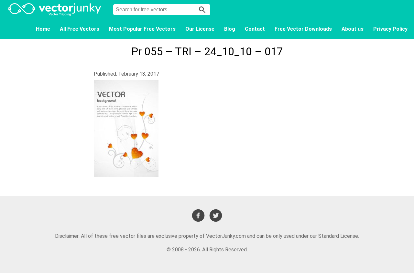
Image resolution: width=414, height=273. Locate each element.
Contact (255, 29)
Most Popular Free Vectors (142, 29)
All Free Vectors (79, 29)
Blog (229, 29)
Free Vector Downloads (303, 29)
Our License (199, 29)
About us (353, 29)
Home (43, 29)
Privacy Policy (390, 29)
